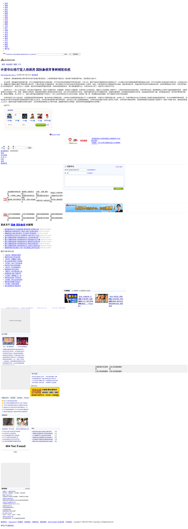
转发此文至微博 (55, 134)
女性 (6, 32)
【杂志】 (8, 255)
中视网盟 (67, 290)
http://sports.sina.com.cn (8, 75)
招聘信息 (35, 522)
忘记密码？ (90, 173)
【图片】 (8, 271)
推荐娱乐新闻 (16, 255)
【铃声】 (8, 259)
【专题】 (8, 279)
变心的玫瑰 (9, 261)
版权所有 (10, 525)
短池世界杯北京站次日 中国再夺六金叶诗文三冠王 (22, 235)
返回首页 (4, 163)
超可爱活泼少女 (16, 271)
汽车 (6, 26)
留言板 (3, 151)
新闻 (6, 5)
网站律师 (43, 522)
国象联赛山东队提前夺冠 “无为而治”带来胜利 (20, 233)
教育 (6, 36)
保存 (2, 153)
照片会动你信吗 (16, 279)
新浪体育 (35, 75)
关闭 (2, 161)
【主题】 (8, 275)
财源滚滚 (8, 269)
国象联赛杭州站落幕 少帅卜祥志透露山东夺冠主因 (22, 248)
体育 (6, 7)
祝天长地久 (15, 269)
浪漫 (12, 273)
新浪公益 (10, 251)
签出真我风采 (9, 286)
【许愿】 (8, 284)
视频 (6, 22)
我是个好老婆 (17, 261)
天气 (6, 40)
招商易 (88, 290)
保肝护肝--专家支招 (43, 200)
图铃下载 (4, 251)
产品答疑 (69, 522)
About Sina (12, 522)
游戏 (6, 30)
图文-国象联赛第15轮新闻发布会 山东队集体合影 (21, 237)
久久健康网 (75, 290)
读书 (6, 34)
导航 (6, 46)
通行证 (7, 48)
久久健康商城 (82, 290)
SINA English (52, 522)
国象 (13, 224)
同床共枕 (8, 277)
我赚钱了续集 (16, 259)
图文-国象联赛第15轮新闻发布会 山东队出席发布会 (22, 245)
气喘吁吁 (18, 273)
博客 (6, 18)
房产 (6, 28)
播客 (6, 24)
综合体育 (9, 64)
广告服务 (20, 522)
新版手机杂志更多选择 (12, 257)
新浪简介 (4, 522)
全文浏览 (4, 155)
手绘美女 (18, 277)
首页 (6, 3)
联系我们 (27, 522)
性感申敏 (8, 273)
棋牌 (15, 64)
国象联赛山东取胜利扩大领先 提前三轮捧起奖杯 (21, 231)
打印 (2, 159)
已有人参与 (119, 167)
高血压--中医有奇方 (57, 192)
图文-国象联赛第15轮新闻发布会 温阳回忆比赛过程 (22, 241)
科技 (6, 16)
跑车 (12, 277)
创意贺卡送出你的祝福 (12, 265)
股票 (6, 13)
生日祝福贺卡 (16, 267)
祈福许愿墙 (15, 284)
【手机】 (8, 263)
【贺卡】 (8, 267)
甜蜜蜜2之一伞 (16, 275)
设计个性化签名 (16, 263)
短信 (6, 42)
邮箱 (6, 44)
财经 (6, 11)
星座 (6, 38)
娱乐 (6, 9)
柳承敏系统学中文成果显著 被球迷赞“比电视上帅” (22, 229)
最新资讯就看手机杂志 (12, 282)
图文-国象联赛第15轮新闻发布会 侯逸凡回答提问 (21, 243)
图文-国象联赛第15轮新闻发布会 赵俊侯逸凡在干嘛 (22, 239)
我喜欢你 (17, 286)
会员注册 (61, 522)
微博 (6, 20)
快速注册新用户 (91, 170)
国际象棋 (20, 224)
